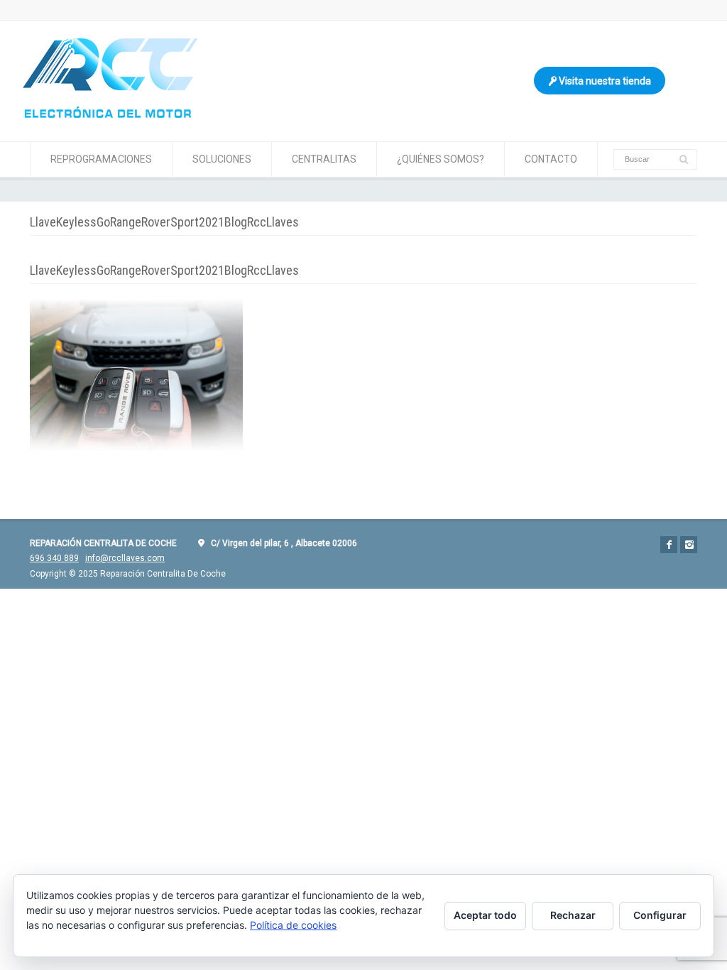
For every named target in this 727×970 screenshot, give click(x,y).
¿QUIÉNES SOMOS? (440, 159)
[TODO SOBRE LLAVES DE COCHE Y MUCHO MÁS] (110, 114)
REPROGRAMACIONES (101, 159)
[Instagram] (688, 544)
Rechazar (573, 915)
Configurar (660, 915)
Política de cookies (293, 925)
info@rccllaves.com (125, 558)
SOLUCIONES (221, 159)
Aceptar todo (485, 915)
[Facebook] (668, 544)
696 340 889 (54, 558)
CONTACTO (551, 159)
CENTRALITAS (324, 159)
